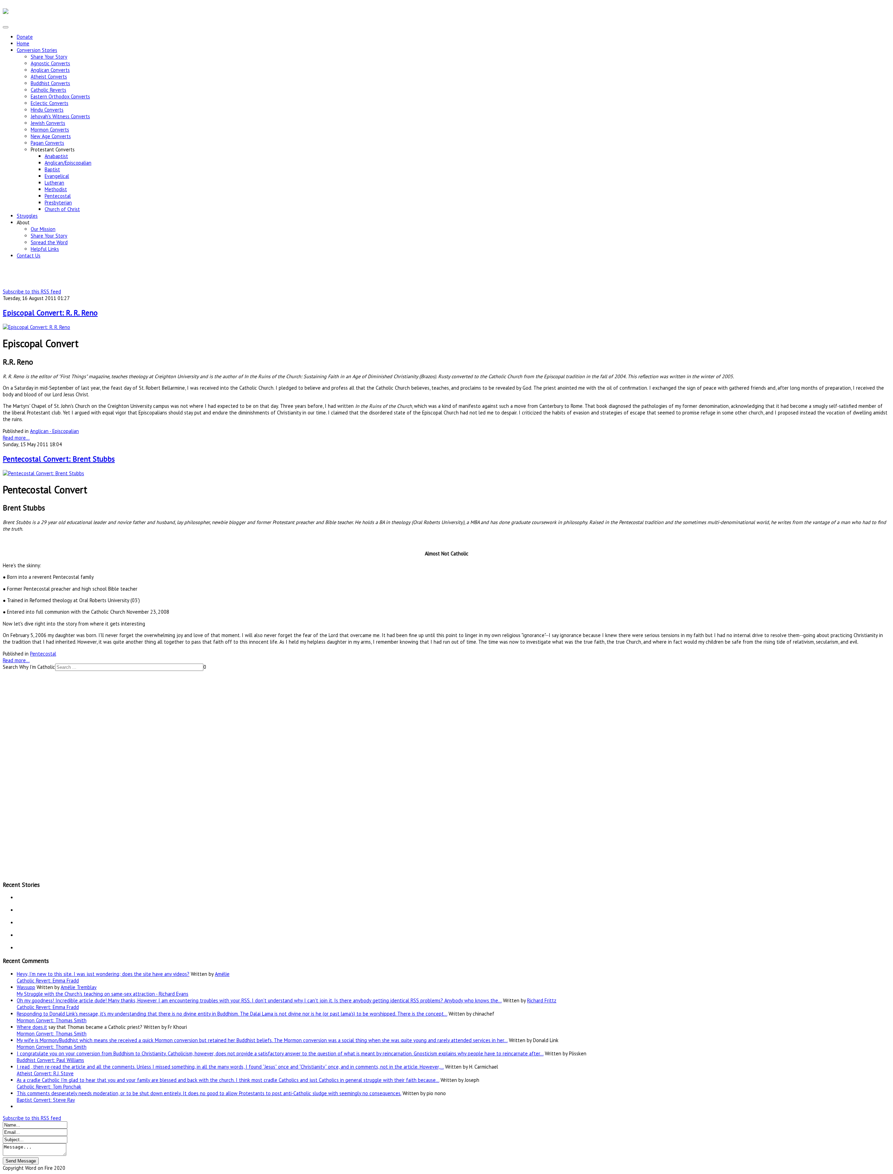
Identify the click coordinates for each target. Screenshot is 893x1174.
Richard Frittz (541, 1000)
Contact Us (28, 255)
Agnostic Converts (50, 63)
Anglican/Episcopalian (68, 162)
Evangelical (57, 176)
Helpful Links (45, 249)
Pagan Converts (47, 143)
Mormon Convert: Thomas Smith (52, 1020)
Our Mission (43, 229)
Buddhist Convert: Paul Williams (50, 1060)
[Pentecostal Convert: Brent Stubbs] (43, 473)
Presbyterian (58, 202)
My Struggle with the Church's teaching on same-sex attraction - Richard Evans (102, 993)
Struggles (27, 215)
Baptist (52, 169)
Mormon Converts (50, 129)
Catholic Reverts (48, 90)
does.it (39, 1027)
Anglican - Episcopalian (54, 431)
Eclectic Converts (49, 103)
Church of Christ (62, 209)
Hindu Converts (47, 109)
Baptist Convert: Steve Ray (46, 1100)
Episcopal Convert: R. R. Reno (50, 312)
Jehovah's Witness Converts (60, 116)
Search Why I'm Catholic (29, 667)
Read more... (16, 437)
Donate (25, 36)
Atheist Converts (49, 76)
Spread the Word (49, 242)
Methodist (56, 189)
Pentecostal (58, 196)
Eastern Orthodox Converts (60, 96)
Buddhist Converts (50, 83)
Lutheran (54, 182)
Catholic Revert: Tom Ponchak (49, 1086)
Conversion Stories (37, 50)
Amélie (222, 974)
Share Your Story (49, 56)
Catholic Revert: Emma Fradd (48, 980)
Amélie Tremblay (79, 987)
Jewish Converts (48, 123)
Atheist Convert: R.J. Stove (45, 1073)
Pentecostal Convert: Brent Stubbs (59, 459)
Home (23, 43)
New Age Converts (51, 136)
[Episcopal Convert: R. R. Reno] (36, 327)
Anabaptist (56, 156)
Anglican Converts (50, 70)
